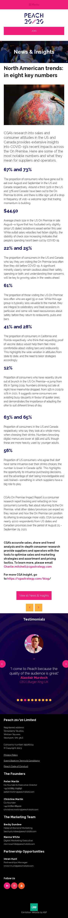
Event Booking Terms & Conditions (22, 760)
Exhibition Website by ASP (34, 912)
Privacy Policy (11, 755)
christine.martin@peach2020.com (21, 809)
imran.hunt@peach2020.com (19, 866)
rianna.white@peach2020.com (19, 844)
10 (50, 700)
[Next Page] (38, 607)
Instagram (14, 885)
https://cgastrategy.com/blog (28, 578)
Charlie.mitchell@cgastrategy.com (28, 566)
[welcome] (34, 23)
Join (34, 31)
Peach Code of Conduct (16, 766)
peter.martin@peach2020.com (19, 791)
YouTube (21, 885)
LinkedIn (7, 885)
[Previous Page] (29, 607)
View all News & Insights (34, 595)
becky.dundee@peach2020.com (20, 831)
